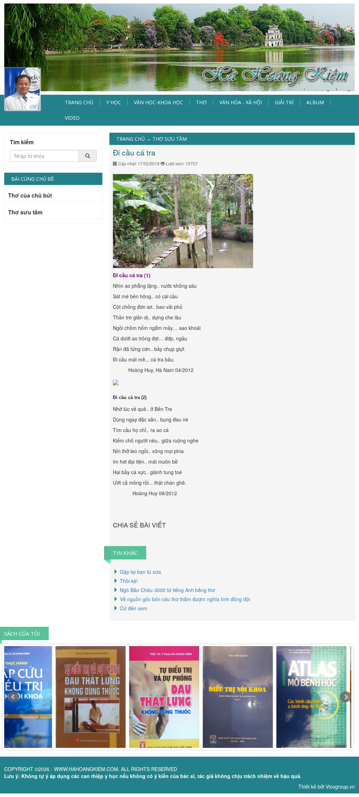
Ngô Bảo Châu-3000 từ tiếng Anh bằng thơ (167, 589)
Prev (13, 697)
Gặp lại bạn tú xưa (140, 571)
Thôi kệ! (129, 580)
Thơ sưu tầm (25, 212)
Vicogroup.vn (340, 786)
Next (345, 697)
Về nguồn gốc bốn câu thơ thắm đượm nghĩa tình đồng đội (185, 599)
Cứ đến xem (133, 608)
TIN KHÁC (125, 552)
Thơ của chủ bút (30, 195)
